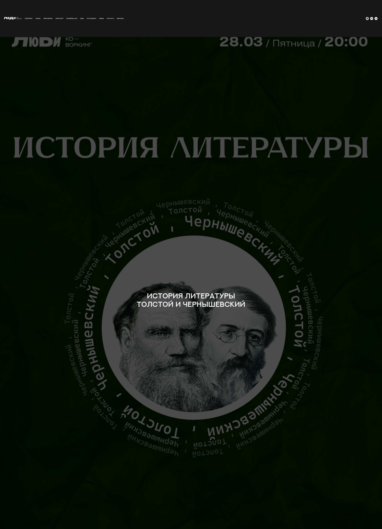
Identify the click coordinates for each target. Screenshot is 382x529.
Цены (82, 18)
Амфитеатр (59, 18)
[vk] (376, 18)
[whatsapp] (367, 18)
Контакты (110, 18)
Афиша (101, 18)
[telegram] (371, 18)
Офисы (38, 18)
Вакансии (120, 18)
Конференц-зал (71, 18)
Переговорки (48, 18)
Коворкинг (29, 18)
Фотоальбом (91, 18)
